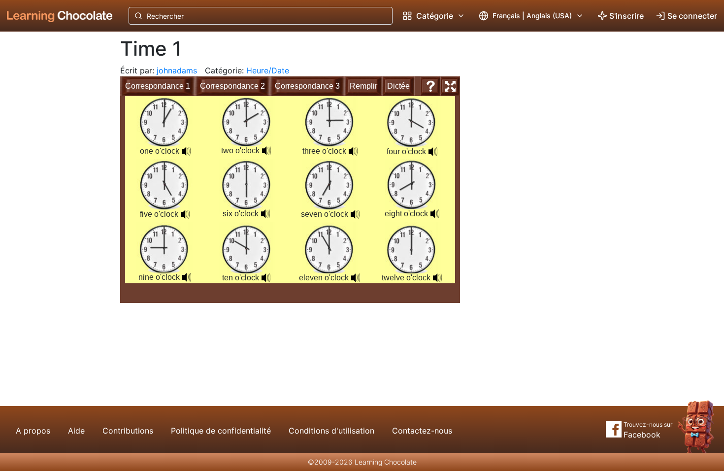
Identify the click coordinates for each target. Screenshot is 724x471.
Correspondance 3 (307, 86)
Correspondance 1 (157, 86)
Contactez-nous (422, 431)
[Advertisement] (52, 194)
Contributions (127, 431)
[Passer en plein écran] (450, 86)
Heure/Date (267, 70)
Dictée (398, 86)
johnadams (177, 70)
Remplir (363, 86)
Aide (76, 431)
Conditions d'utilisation (331, 431)
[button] (186, 151)
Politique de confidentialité (221, 431)
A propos (33, 431)
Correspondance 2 (232, 86)
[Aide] (430, 86)
